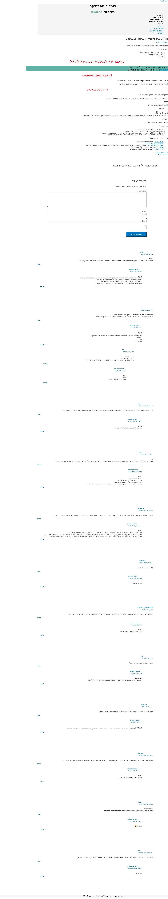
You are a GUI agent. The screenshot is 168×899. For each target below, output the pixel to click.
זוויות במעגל (159, 149)
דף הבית (160, 16)
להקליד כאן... (142, 191)
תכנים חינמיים (158, 17)
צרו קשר (160, 23)
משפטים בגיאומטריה (156, 145)
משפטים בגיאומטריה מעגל (154, 143)
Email (145, 219)
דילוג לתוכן (164, 1)
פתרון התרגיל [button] (163, 108)
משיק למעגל (159, 142)
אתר (145, 226)
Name (144, 212)
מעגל (158, 42)
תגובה (39, 264)
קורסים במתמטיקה (156, 19)
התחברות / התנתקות (156, 21)
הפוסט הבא (163, 154)
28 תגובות (164, 42)
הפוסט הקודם (162, 152)
